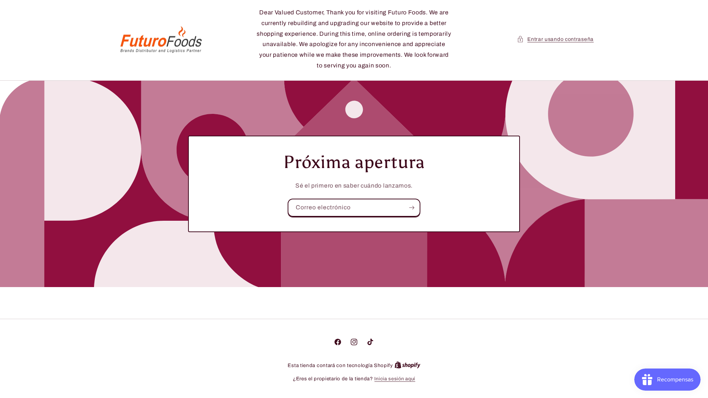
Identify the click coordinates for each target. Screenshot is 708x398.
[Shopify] (407, 365)
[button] (555, 39)
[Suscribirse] (411, 208)
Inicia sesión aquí (394, 378)
